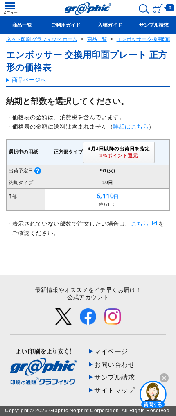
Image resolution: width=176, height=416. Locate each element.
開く (153, 394)
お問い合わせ (114, 364)
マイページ (111, 351)
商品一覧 (97, 39)
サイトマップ (114, 390)
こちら (140, 223)
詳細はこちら (131, 126)
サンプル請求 (114, 377)
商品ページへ (29, 80)
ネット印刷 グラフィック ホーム (41, 39)
